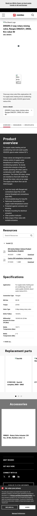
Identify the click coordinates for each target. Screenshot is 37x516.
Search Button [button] (32, 15)
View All (7, 342)
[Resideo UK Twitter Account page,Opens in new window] (4, 477)
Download (31, 254)
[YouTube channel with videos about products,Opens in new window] (14, 477)
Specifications (30, 125)
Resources (17, 125)
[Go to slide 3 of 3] (21, 396)
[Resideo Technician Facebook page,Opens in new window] (9, 477)
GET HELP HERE (12, 466)
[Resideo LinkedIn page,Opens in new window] (18, 477)
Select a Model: (8, 107)
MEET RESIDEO (11, 460)
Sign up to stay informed (18, 485)
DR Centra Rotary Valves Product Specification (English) (19, 250)
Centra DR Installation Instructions (20, 258)
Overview (6, 125)
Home (18, 15)
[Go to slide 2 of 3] (18, 396)
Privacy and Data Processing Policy (21, 495)
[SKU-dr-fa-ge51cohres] (18, 46)
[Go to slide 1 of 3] (15, 396)
